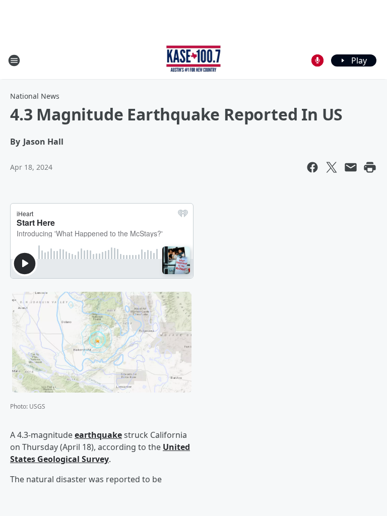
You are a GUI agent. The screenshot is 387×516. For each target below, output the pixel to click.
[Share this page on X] (332, 167)
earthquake (98, 434)
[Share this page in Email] (351, 167)
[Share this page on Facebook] (312, 167)
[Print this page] (370, 167)
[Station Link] (194, 60)
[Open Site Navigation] (14, 60)
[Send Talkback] (317, 60)
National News (34, 96)
